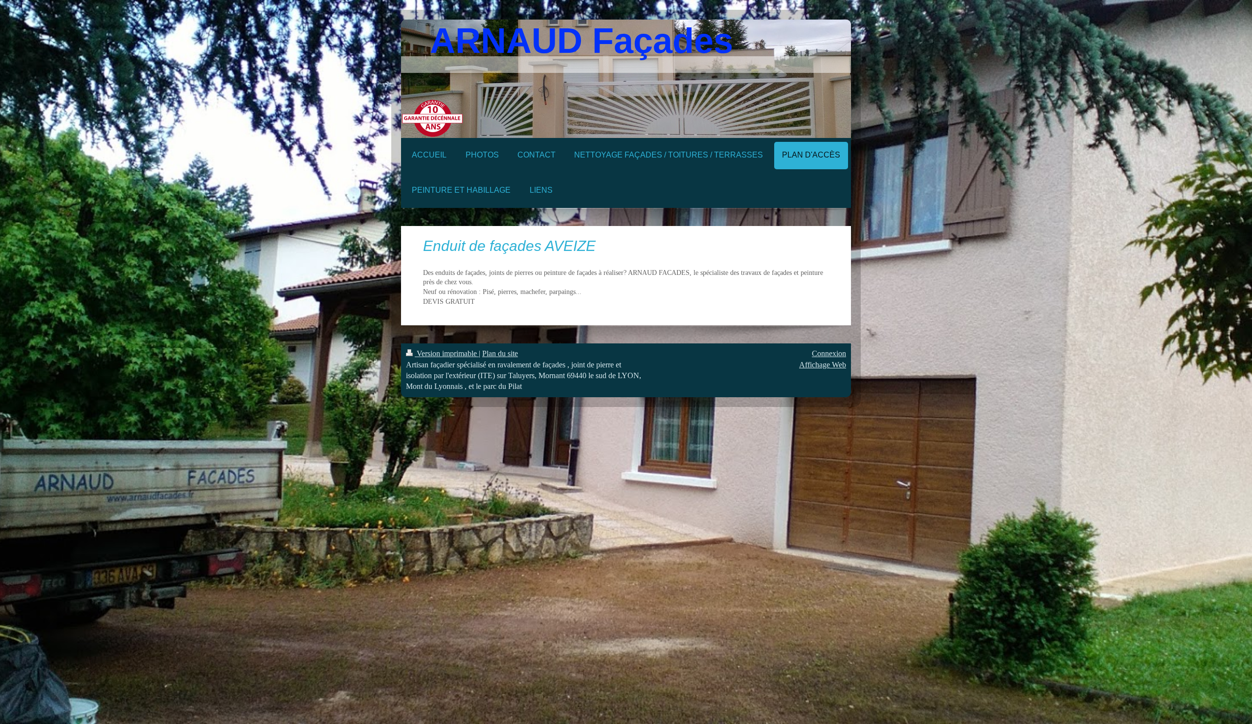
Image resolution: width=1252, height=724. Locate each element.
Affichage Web (822, 365)
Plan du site (500, 353)
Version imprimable (447, 353)
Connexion (829, 353)
